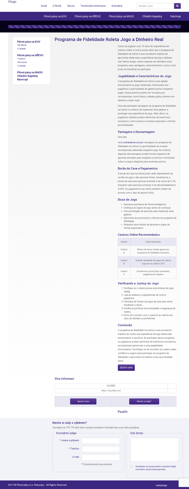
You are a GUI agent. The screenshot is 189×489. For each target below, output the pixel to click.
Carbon (21, 58)
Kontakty (117, 5)
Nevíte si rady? (144, 401)
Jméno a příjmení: (69, 440)
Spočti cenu (126, 367)
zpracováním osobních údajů (162, 466)
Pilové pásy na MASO (121, 16)
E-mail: (75, 457)
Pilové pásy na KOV (55, 16)
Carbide (22, 48)
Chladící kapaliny (152, 16)
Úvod (44, 5)
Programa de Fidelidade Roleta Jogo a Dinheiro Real (109, 39)
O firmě (57, 5)
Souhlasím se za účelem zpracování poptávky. (155, 468)
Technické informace (93, 5)
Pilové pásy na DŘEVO (88, 16)
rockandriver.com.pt (133, 142)
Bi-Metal (22, 45)
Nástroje (176, 16)
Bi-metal (22, 62)
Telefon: (74, 448)
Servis (71, 5)
